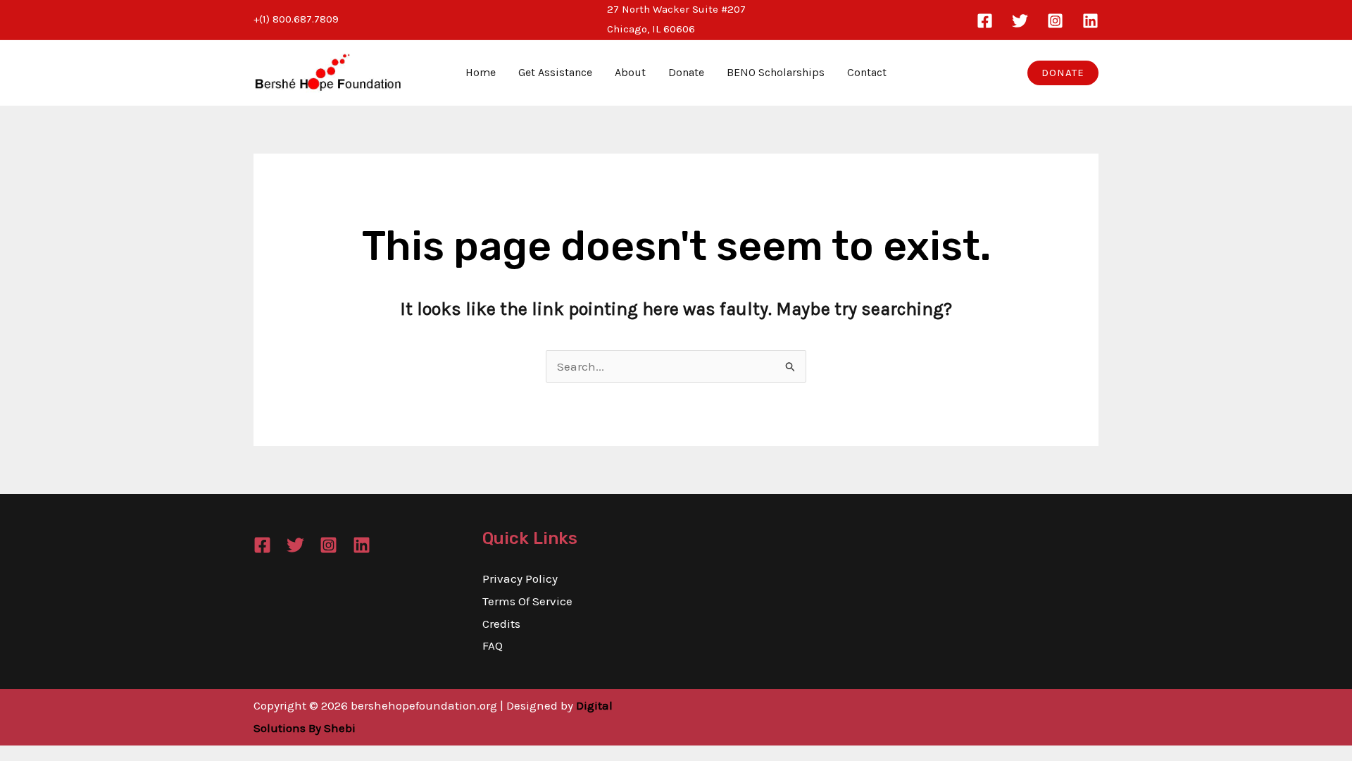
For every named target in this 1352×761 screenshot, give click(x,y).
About (630, 72)
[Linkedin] (1090, 21)
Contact (867, 72)
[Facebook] (985, 21)
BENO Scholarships (776, 72)
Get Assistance (555, 72)
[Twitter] (1020, 21)
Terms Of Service (527, 601)
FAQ (492, 645)
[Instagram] (1055, 21)
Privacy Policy (520, 578)
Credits (501, 624)
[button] (1062, 73)
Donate (686, 72)
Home (480, 72)
